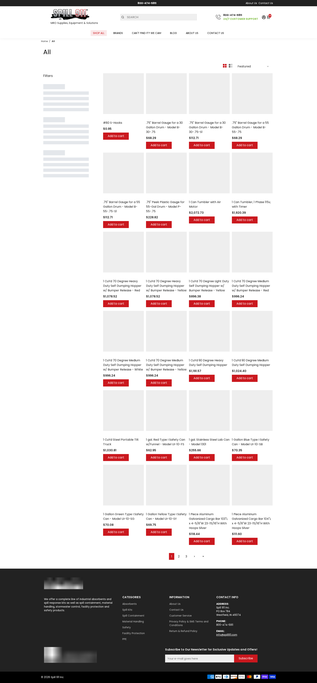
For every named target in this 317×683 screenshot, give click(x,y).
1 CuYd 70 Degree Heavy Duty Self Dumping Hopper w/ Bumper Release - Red (122, 285)
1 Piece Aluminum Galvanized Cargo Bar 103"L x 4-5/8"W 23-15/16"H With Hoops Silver (208, 521)
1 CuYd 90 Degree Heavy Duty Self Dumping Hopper (208, 362)
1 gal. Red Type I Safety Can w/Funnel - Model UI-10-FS (165, 442)
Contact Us (265, 3)
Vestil (106, 276)
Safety (126, 627)
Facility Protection (133, 633)
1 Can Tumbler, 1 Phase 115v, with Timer (251, 204)
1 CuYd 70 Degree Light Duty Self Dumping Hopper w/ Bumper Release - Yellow (209, 285)
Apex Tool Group (113, 118)
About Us (251, 3)
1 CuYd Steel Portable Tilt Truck (121, 442)
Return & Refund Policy (183, 631)
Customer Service (180, 615)
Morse (192, 197)
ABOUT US (192, 33)
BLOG (173, 33)
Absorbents (129, 604)
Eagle (149, 434)
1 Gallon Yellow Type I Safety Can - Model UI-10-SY (166, 516)
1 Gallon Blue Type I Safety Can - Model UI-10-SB (250, 442)
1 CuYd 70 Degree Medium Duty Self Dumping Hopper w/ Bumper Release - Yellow (166, 365)
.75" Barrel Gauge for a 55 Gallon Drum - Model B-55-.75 (250, 127)
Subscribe (246, 658)
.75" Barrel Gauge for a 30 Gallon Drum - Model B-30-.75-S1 (207, 127)
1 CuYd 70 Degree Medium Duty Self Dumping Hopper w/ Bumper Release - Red (251, 285)
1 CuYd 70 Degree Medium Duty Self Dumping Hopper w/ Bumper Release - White (123, 365)
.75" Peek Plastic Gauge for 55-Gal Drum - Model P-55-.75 (165, 206)
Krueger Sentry (155, 118)
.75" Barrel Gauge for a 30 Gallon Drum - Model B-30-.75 (164, 127)
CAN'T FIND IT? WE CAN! (146, 33)
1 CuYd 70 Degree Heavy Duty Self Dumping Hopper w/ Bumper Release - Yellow (166, 285)
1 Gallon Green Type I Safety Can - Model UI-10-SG (123, 516)
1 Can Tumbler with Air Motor (205, 204)
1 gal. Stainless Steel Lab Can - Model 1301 (209, 442)
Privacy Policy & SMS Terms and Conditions (188, 623)
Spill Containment (133, 615)
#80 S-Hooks (112, 123)
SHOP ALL (98, 33)
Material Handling (133, 621)
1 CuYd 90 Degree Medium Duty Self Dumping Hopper (251, 362)
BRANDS (118, 33)
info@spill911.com (226, 635)
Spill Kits (127, 610)
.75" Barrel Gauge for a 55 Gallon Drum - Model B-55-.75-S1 (121, 206)
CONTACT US (215, 33)
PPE (124, 639)
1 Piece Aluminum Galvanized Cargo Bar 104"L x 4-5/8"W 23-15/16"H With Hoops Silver (251, 521)
